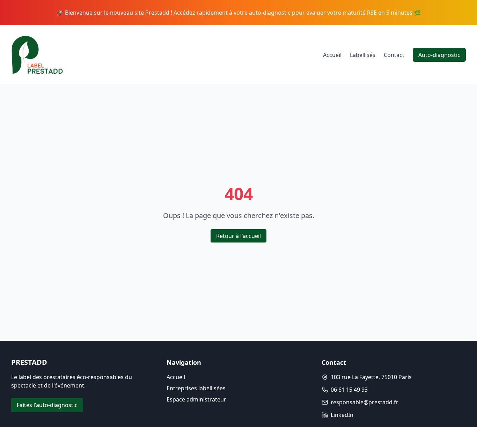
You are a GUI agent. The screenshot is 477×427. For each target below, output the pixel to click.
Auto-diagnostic (439, 55)
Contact (394, 55)
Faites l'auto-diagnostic (47, 405)
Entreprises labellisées (196, 388)
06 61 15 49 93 (349, 389)
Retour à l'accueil (238, 236)
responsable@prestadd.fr (364, 402)
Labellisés (362, 55)
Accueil (332, 55)
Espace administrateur (196, 399)
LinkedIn (342, 415)
